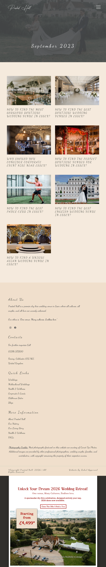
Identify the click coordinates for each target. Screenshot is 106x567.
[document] (53, 521)
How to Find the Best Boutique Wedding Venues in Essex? (73, 113)
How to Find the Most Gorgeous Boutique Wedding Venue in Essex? (28, 113)
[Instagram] (10, 328)
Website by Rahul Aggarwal (83, 470)
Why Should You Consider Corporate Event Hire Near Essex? (27, 162)
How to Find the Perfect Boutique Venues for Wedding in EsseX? (76, 162)
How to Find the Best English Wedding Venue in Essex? (75, 212)
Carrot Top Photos (89, 447)
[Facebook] (15, 328)
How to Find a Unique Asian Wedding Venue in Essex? (28, 261)
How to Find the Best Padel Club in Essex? (25, 210)
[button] (53, 477)
